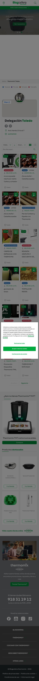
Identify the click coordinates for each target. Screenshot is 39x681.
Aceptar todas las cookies (19, 349)
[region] (19, 340)
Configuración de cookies (19, 354)
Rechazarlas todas (19, 343)
